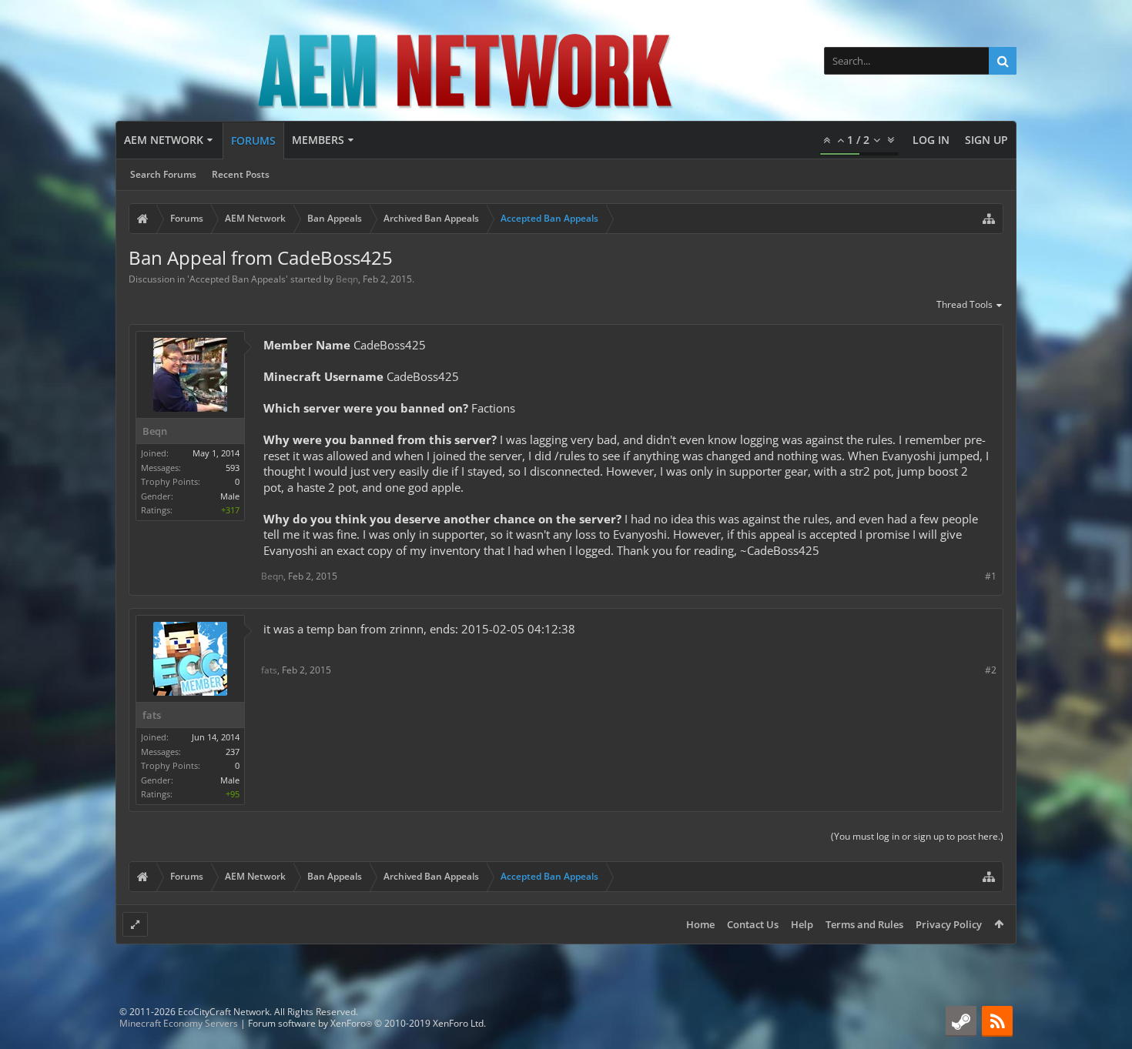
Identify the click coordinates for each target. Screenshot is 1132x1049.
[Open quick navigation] (989, 218)
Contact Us (753, 924)
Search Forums (163, 174)
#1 (990, 576)
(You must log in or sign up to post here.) (917, 836)
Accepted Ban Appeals (237, 279)
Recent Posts (241, 174)
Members (318, 139)
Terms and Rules (864, 924)
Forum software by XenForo (367, 1023)
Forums (253, 140)
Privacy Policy (949, 924)
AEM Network (163, 139)
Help (802, 924)
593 (232, 467)
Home (700, 924)
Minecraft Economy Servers (178, 1023)
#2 (990, 670)
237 (232, 751)
